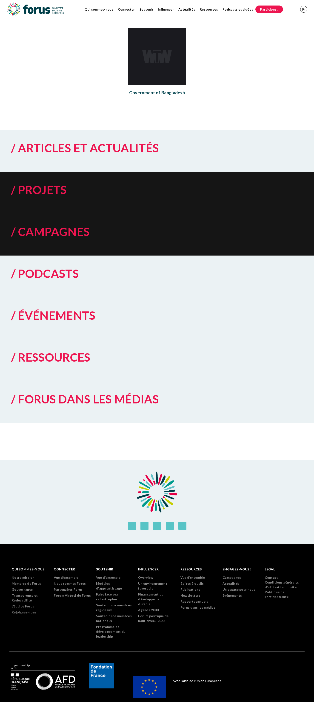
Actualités (186, 9)
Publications (190, 589)
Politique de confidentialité (277, 594)
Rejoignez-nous (24, 612)
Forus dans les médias (197, 607)
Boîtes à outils (192, 583)
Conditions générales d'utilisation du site (282, 584)
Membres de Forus (26, 583)
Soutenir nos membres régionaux (114, 607)
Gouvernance (22, 589)
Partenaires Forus (68, 589)
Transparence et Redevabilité (25, 597)
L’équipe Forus (23, 606)
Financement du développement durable (150, 599)
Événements (232, 595)
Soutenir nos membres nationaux (114, 618)
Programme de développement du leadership (111, 631)
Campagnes (232, 577)
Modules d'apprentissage (109, 585)
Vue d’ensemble (66, 577)
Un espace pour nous (239, 589)
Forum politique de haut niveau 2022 (153, 618)
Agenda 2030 (148, 610)
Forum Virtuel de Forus (72, 595)
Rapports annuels (194, 601)
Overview (145, 577)
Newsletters (190, 595)
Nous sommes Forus (70, 583)
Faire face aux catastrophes (107, 596)
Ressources (209, 9)
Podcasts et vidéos (238, 9)
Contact (271, 577)
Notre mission (23, 577)
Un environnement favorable (152, 585)
